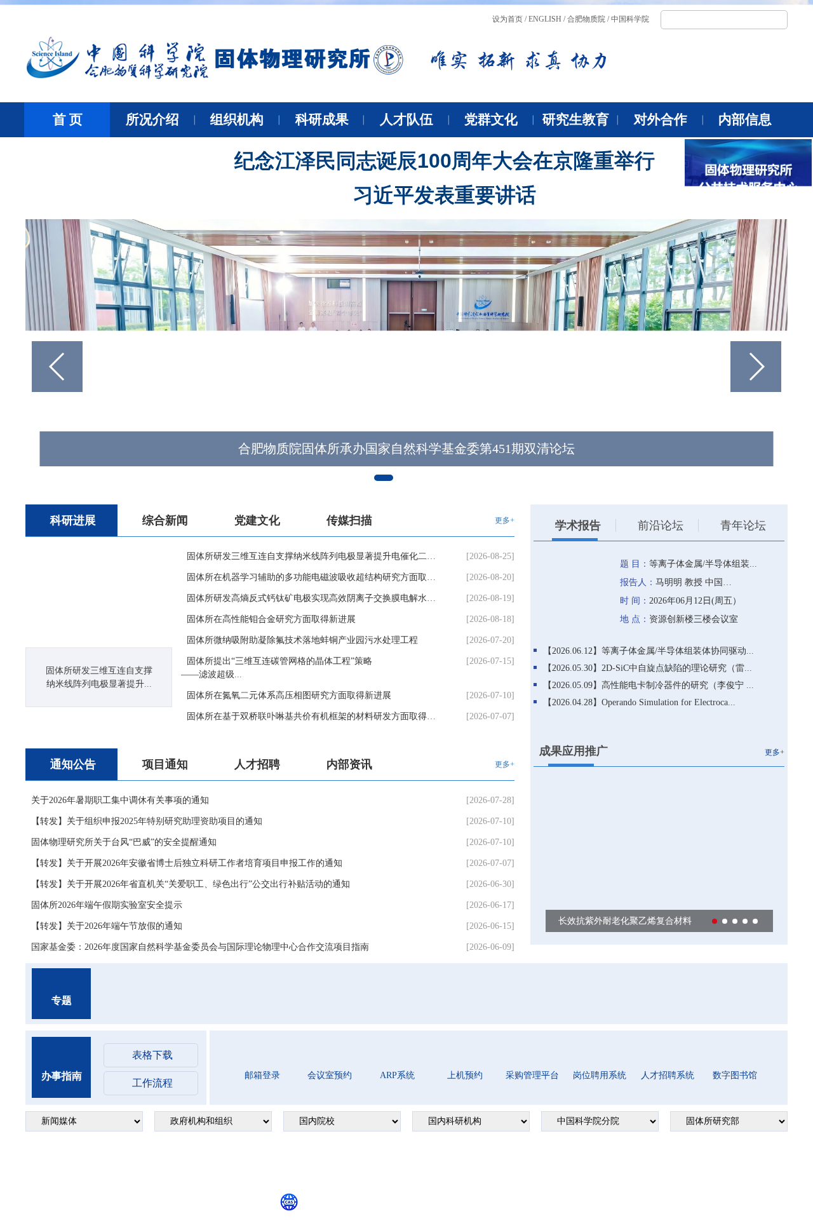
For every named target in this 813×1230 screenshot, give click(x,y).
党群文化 (491, 119)
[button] (755, 366)
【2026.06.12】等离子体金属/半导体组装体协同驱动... (648, 651)
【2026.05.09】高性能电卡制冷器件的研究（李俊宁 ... (648, 685)
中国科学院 (630, 19)
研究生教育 (575, 119)
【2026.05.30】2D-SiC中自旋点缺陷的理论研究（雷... (647, 668)
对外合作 (660, 119)
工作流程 (152, 1083)
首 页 (68, 119)
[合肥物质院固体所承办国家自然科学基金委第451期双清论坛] (406, 354)
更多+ (504, 520)
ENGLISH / (546, 19)
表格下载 (152, 1055)
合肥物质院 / (588, 19)
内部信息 (745, 119)
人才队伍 (406, 119)
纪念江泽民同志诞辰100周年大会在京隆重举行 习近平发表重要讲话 (444, 177)
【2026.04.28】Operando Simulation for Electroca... (639, 702)
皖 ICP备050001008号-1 (94, 1172)
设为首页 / (509, 19)
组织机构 (237, 119)
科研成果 (322, 119)
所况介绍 (152, 119)
